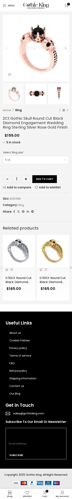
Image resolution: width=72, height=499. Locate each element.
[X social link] (18, 211)
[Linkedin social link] (28, 211)
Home (7, 110)
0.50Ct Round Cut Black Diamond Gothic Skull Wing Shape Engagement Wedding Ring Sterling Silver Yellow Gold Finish (53, 280)
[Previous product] (60, 110)
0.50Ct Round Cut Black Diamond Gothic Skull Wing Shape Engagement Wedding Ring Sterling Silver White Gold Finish (19, 280)
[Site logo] (36, 5)
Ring (18, 110)
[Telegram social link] (32, 211)
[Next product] (67, 110)
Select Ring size (13, 152)
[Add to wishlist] (11, 269)
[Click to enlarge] (10, 74)
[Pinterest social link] (23, 211)
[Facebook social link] (14, 211)
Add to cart (44, 179)
